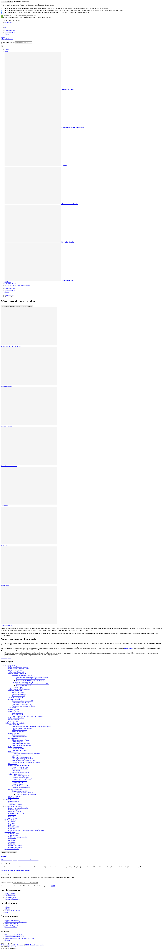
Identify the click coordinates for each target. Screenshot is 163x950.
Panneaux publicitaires (15, 845)
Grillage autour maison (15, 774)
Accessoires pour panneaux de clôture (23, 706)
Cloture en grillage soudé (15, 670)
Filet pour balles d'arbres (19, 736)
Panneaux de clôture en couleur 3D (22, 704)
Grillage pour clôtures (15, 733)
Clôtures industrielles (14, 789)
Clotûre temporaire (13, 719)
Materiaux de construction (12, 806)
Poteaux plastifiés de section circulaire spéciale (29, 680)
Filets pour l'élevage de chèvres (21, 757)
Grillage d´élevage (14, 711)
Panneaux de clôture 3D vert (20, 702)
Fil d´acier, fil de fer (11, 820)
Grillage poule (16, 755)
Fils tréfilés (11, 821)
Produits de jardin (10, 832)
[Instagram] (5, 27)
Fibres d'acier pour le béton (16, 813)
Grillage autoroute (13, 709)
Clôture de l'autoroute (14, 796)
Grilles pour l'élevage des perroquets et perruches (26, 762)
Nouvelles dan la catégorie (9, 852)
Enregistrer (35, 882)
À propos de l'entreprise (12, 920)
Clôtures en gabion (17, 784)
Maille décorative (13, 798)
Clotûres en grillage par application (15, 723)
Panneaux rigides (13, 699)
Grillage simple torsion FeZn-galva (18, 668)
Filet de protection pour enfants (21, 745)
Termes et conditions (11, 927)
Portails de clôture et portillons (21, 786)
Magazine (4, 856)
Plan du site (20, 945)
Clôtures (7, 907)
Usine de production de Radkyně (14, 935)
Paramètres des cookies (37, 945)
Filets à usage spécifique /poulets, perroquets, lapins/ (27, 716)
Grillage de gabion (13, 801)
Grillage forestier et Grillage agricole (19, 689)
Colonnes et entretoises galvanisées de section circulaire (32, 684)
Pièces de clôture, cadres (19, 781)
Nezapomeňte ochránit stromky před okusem (15, 870)
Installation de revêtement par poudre (16, 922)
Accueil (7, 49)
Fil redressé (11, 828)
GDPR (27, 945)
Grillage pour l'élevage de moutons (22, 759)
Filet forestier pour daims (19, 730)
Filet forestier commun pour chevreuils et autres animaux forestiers (32, 726)
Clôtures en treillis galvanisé (20, 776)
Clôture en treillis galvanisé (20, 767)
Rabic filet (11, 816)
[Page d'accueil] (7, 39)
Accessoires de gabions (15, 804)
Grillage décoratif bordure (16, 718)
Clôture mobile (12, 764)
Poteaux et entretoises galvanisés (22, 682)
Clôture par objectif (10, 283)
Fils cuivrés (11, 823)
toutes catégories (6, 658)
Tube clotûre (12, 708)
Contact (7, 34)
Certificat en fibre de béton (12, 899)
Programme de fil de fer (12, 849)
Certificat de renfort (10, 897)
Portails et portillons (14, 691)
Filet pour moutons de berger (20, 740)
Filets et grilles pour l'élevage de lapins (23, 760)
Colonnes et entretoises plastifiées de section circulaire (32, 677)
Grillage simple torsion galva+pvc (18, 667)
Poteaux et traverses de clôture (21, 787)
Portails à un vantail (18, 692)
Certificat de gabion (10, 895)
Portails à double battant (19, 694)
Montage (7, 940)
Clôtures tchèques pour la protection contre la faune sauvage (20, 860)
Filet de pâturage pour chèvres (21, 743)
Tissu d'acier (12, 815)
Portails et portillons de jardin (20, 772)
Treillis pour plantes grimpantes (17, 837)
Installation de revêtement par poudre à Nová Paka (20, 938)
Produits (7, 51)
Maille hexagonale (17, 714)
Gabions (7, 799)
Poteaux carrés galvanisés (23, 685)
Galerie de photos (10, 30)
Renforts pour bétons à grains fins (18, 808)
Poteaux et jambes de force (16, 673)
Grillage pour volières (15, 747)
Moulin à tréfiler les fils (11, 925)
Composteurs (12, 838)
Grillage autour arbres (18, 735)
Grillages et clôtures (11, 665)
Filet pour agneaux (17, 742)
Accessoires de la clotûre (15, 697)
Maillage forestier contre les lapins (22, 728)
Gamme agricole (13, 738)
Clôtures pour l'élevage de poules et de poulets (26, 753)
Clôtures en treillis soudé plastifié (22, 779)
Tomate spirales (13, 835)
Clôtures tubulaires (17, 782)
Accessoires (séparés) (18, 696)
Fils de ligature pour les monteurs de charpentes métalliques (26, 830)
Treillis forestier (13, 725)
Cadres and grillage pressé (16, 672)
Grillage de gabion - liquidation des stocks (17, 285)
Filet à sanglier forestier (19, 731)
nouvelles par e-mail (7, 882)
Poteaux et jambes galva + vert (21, 675)
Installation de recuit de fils (12, 923)
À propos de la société (11, 32)
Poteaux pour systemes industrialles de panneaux (30, 679)
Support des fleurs (13, 833)
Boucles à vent (12, 818)
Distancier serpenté (14, 810)
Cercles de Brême (13, 827)
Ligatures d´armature (14, 811)
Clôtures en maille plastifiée (20, 777)
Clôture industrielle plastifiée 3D (25, 793)
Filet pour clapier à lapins (19, 750)
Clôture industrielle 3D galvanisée (26, 794)
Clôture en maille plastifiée (20, 769)
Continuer (4, 14)
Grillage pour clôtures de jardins (18, 765)
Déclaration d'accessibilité (8, 945)
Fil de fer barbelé (13, 721)
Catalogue (8, 282)
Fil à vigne (11, 825)
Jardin (6, 912)
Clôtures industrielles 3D (19, 791)
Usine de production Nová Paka (14, 936)
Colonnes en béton (17, 687)
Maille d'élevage (13, 752)
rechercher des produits (8, 42)
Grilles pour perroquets (19, 748)
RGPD (53, 886)
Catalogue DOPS (10, 894)
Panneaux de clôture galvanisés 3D (22, 701)
